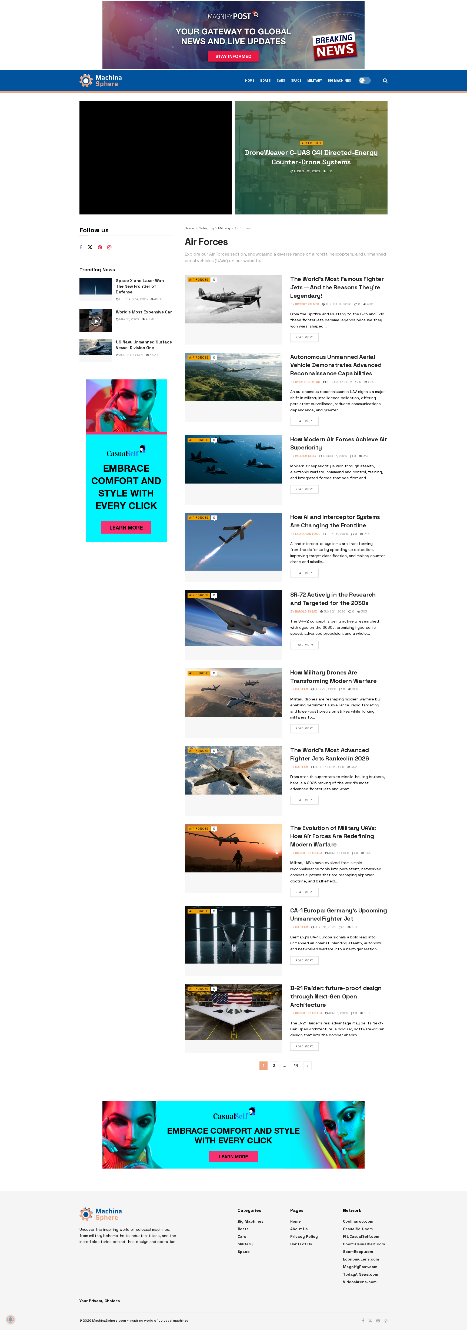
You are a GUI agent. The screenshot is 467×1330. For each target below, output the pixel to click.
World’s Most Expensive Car (144, 312)
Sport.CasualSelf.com (364, 1244)
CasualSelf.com (358, 1228)
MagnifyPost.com (360, 1266)
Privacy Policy (304, 1236)
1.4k (367, 853)
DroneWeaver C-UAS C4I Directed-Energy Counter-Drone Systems (311, 157)
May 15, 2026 (128, 319)
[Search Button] (385, 80)
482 (369, 304)
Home (249, 80)
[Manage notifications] (10, 1319)
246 (366, 534)
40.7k (149, 319)
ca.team (301, 689)
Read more (304, 337)
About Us (299, 1228)
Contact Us (301, 1244)
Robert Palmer (307, 304)
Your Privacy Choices (99, 1300)
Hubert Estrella (308, 853)
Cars (281, 80)
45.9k (158, 299)
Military (314, 80)
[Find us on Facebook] (80, 247)
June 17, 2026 (338, 853)
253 (365, 456)
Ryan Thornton (307, 382)
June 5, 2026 (338, 1013)
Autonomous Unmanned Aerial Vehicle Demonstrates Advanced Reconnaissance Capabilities (335, 365)
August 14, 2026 (338, 304)
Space (296, 80)
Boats (265, 80)
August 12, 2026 (339, 382)
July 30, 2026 (325, 689)
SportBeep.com (358, 1251)
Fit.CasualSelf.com (361, 1236)
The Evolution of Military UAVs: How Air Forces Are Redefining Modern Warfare (333, 836)
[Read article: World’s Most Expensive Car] (95, 320)
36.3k (153, 355)
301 (329, 171)
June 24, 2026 (334, 611)
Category (206, 228)
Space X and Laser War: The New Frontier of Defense (140, 286)
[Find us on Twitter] (90, 247)
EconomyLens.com (361, 1259)
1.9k (354, 927)
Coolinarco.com (358, 1221)
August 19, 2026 (306, 171)
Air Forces (311, 143)
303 (363, 611)
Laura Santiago (308, 534)
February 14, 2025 (133, 299)
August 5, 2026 (334, 456)
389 (366, 1013)
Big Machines (339, 80)
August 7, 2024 (130, 355)
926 (354, 689)
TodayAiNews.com (360, 1274)
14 (296, 1065)
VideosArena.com (359, 1281)
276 (370, 382)
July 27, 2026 (324, 767)
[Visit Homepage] (100, 80)
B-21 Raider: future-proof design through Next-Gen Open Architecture (336, 996)
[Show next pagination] (307, 1065)
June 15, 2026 (325, 927)
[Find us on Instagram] (109, 247)
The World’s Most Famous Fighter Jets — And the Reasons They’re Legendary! (336, 287)
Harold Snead (306, 611)
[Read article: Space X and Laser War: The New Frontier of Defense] (95, 289)
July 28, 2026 (337, 534)
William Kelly (305, 456)
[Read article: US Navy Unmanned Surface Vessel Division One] (95, 350)
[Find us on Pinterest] (100, 247)
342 (353, 767)
